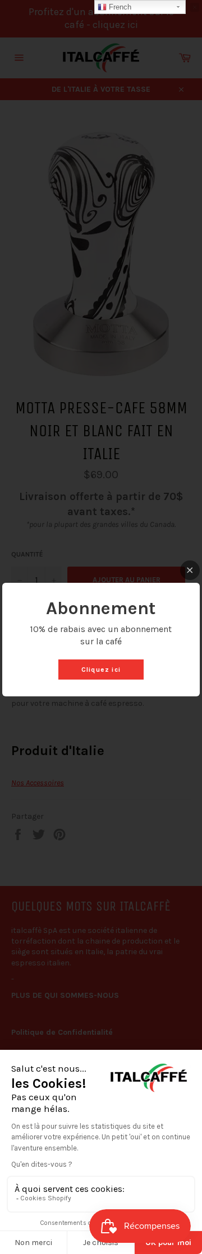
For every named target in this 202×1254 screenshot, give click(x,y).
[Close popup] (190, 570)
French (119, 7)
